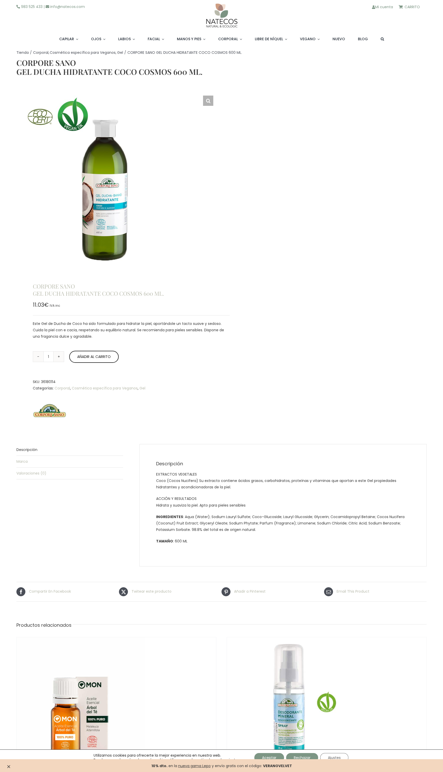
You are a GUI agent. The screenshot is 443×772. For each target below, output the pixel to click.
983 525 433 (31, 6)
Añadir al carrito (94, 356)
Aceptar (269, 757)
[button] (382, 39)
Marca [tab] (22, 461)
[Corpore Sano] (49, 412)
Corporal (62, 388)
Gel (142, 388)
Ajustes (334, 757)
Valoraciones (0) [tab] (31, 473)
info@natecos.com (67, 6)
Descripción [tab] (26, 449)
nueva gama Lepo (194, 765)
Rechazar (302, 757)
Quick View (102, 708)
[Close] (8, 766)
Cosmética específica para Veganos (105, 388)
